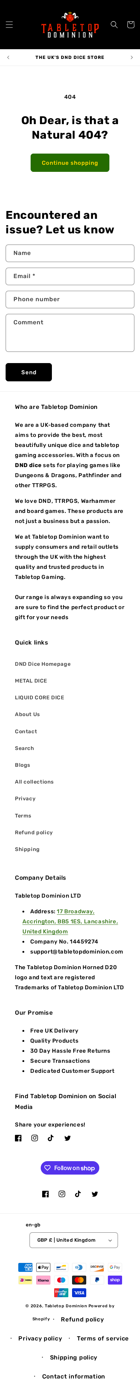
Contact (26, 731)
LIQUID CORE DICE (40, 697)
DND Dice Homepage (43, 664)
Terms (23, 816)
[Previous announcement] (8, 57)
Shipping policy (74, 1357)
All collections (34, 782)
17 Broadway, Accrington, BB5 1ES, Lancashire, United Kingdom (70, 921)
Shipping (27, 849)
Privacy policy (40, 1338)
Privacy (25, 798)
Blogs (22, 765)
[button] (9, 24)
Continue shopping (70, 163)
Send (29, 372)
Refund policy (34, 832)
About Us (27, 714)
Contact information (73, 1376)
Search (24, 748)
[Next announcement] (132, 57)
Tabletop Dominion (66, 1306)
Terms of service (103, 1338)
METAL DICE (31, 681)
